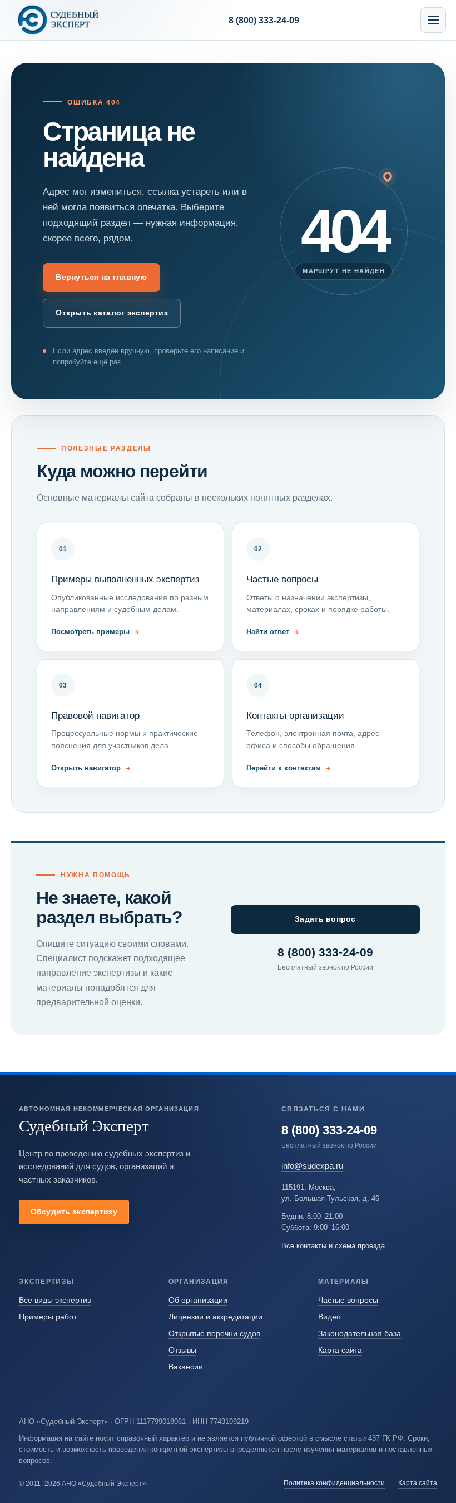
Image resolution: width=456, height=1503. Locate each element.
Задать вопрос (325, 919)
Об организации (197, 1300)
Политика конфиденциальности (334, 1483)
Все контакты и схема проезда (333, 1245)
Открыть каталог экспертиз (111, 313)
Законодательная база (359, 1333)
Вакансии (185, 1367)
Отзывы (182, 1350)
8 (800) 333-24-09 (325, 952)
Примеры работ (48, 1317)
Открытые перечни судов (214, 1333)
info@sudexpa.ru (312, 1165)
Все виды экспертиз (55, 1300)
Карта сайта (340, 1350)
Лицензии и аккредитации (215, 1317)
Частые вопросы (348, 1300)
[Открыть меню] (433, 20)
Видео (329, 1317)
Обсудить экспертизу (74, 1212)
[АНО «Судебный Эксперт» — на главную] (58, 20)
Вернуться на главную (101, 277)
